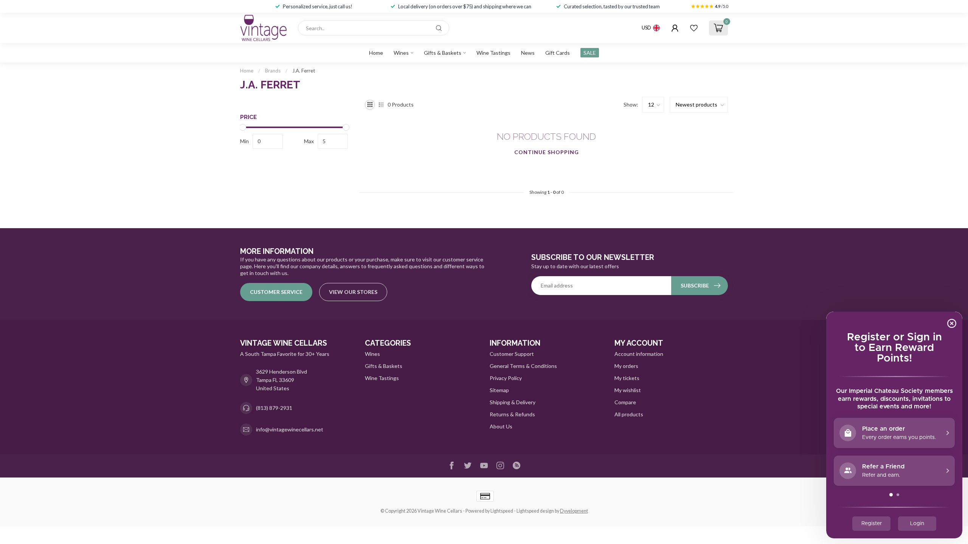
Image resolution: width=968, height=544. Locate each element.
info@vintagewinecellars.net (289, 429)
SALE (589, 52)
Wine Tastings (493, 52)
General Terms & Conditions (523, 366)
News (528, 52)
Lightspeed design (535, 511)
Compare (625, 402)
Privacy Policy (506, 378)
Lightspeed (501, 511)
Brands (273, 71)
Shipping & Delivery (512, 402)
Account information (638, 354)
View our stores (353, 292)
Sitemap (499, 390)
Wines (401, 52)
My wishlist (627, 390)
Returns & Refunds (512, 414)
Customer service (276, 292)
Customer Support (512, 354)
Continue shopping (546, 152)
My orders (626, 366)
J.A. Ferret (303, 71)
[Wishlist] (694, 28)
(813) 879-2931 (274, 408)
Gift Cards (557, 52)
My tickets (626, 378)
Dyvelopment (574, 511)
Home (376, 52)
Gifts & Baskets (442, 52)
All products (628, 414)
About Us (501, 426)
